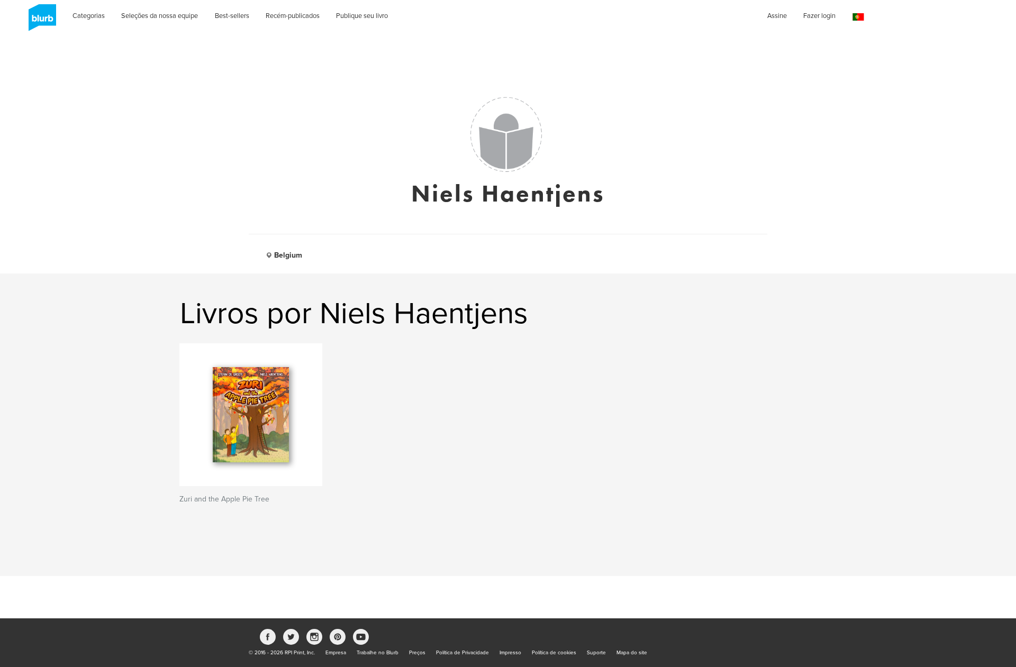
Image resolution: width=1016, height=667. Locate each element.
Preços (417, 653)
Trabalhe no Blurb (377, 653)
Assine (777, 16)
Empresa (335, 653)
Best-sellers (232, 16)
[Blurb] (39, 21)
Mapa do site (631, 653)
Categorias (88, 16)
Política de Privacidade (462, 653)
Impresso (510, 653)
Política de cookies (554, 653)
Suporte (596, 653)
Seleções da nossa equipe (159, 16)
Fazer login (819, 16)
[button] (858, 17)
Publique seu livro (362, 16)
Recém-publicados (293, 16)
